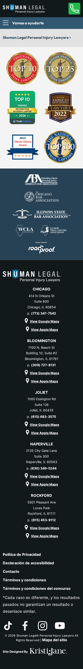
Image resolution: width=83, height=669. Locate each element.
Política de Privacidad (22, 554)
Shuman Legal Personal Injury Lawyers (35, 37)
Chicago (41, 289)
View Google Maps (44, 321)
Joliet (41, 392)
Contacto (11, 571)
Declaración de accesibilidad (28, 563)
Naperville (41, 444)
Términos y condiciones (24, 580)
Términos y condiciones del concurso (37, 588)
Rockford (41, 495)
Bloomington (41, 340)
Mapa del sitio (54, 640)
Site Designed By (16, 651)
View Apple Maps (44, 330)
